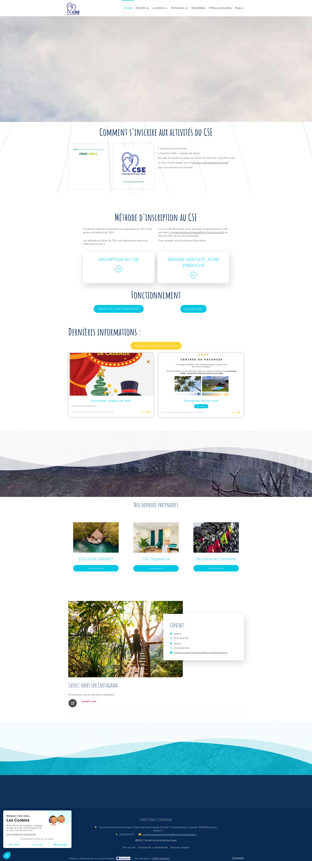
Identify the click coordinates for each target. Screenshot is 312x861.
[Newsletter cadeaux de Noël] (111, 374)
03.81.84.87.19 (181, 638)
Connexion (238, 857)
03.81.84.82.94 (181, 648)
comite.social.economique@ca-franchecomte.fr (197, 232)
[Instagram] (73, 703)
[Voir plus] (118, 269)
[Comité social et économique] (73, 13)
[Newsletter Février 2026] (201, 374)
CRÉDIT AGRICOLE (161, 858)
